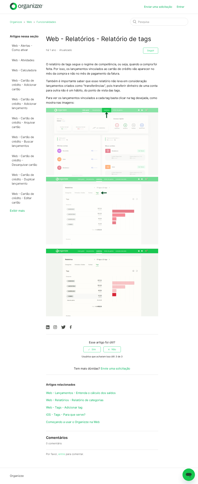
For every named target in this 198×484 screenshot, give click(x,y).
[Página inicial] (26, 9)
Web (29, 21)
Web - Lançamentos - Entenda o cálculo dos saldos (81, 393)
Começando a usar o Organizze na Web (73, 422)
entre (61, 454)
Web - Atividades (23, 60)
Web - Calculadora (24, 70)
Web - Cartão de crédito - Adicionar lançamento (24, 103)
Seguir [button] (150, 50)
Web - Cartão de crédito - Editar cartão (23, 198)
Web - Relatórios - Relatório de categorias (74, 400)
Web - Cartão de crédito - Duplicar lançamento (23, 179)
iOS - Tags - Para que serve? (65, 414)
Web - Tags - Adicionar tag (64, 407)
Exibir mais (17, 210)
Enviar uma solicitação (158, 6)
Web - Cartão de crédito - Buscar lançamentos (23, 141)
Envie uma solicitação (115, 368)
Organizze (16, 21)
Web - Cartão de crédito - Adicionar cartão (24, 85)
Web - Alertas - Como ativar (22, 48)
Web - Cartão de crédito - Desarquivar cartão (24, 160)
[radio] (92, 349)
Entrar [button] (180, 6)
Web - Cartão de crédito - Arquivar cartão (23, 122)
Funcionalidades (46, 21)
